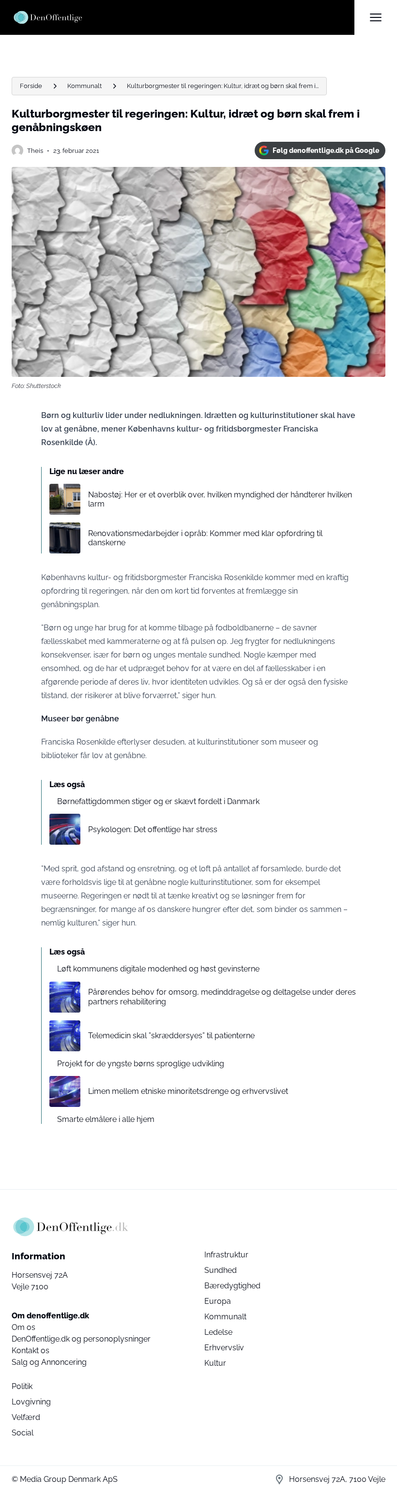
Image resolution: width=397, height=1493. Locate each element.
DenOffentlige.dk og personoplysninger (81, 1339)
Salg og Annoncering (49, 1362)
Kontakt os (30, 1350)
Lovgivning (31, 1401)
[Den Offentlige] (183, 17)
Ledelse (218, 1332)
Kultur (215, 1363)
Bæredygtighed (232, 1285)
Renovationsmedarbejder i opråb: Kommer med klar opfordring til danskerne (205, 538)
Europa (217, 1301)
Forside (31, 86)
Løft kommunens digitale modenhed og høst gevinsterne (158, 968)
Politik (22, 1386)
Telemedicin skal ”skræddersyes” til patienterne (171, 1035)
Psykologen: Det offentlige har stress (152, 829)
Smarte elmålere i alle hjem (105, 1119)
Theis (35, 150)
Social (22, 1432)
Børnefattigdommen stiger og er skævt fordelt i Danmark (158, 801)
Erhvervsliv (224, 1347)
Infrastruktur (226, 1254)
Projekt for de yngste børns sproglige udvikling (140, 1063)
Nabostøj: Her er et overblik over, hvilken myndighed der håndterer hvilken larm (220, 499)
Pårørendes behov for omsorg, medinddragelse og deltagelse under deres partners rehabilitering (222, 996)
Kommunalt (84, 86)
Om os (23, 1327)
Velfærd (26, 1417)
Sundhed (220, 1270)
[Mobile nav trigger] (375, 17)
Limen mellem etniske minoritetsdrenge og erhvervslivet (188, 1091)
